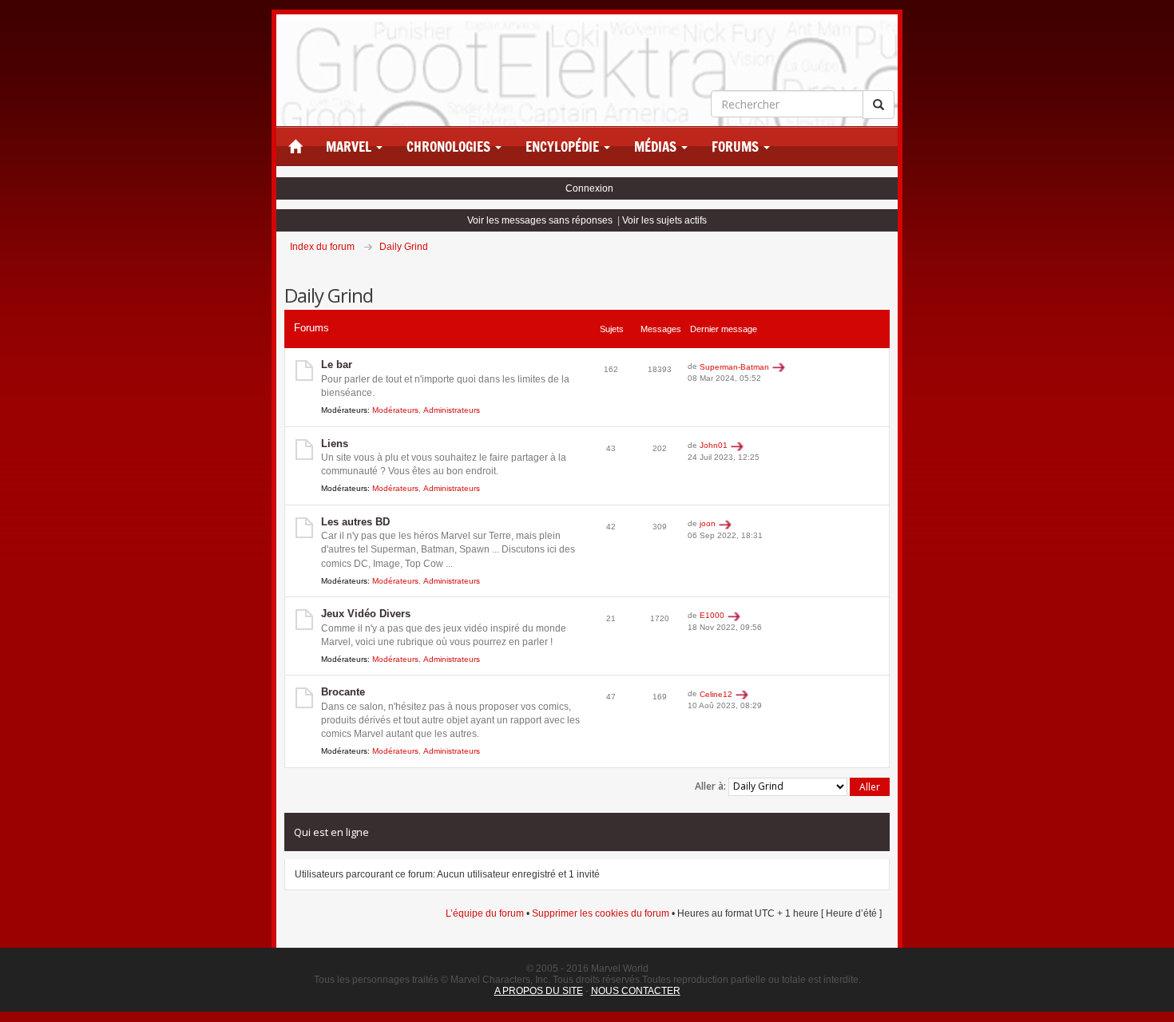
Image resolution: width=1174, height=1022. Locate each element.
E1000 (712, 615)
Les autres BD (355, 522)
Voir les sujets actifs (664, 220)
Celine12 (716, 694)
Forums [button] (737, 146)
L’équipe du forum (485, 913)
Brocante (343, 692)
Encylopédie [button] (564, 146)
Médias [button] (657, 146)
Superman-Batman (734, 366)
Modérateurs (395, 410)
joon (708, 523)
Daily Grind (403, 246)
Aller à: (710, 786)
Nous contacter (635, 990)
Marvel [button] (350, 146)
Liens (334, 444)
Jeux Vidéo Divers (366, 614)
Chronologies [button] (450, 146)
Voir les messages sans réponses (540, 220)
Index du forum (322, 246)
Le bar (336, 364)
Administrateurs (451, 410)
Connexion (589, 188)
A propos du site (538, 990)
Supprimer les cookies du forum (600, 913)
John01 (714, 445)
